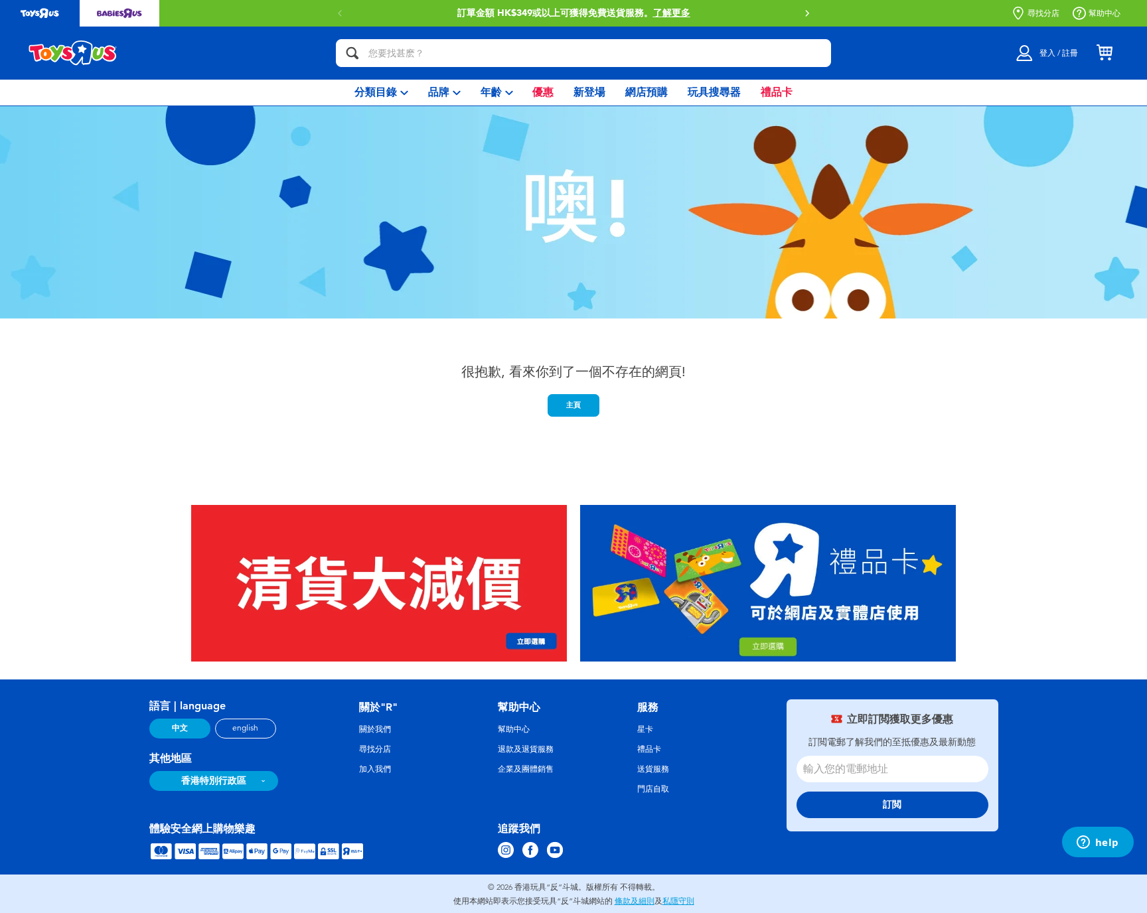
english (245, 728)
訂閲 (892, 804)
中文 (180, 728)
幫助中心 (1104, 13)
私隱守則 (678, 901)
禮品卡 (649, 749)
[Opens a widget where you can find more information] (1097, 843)
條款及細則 (634, 901)
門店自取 (653, 789)
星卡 (645, 729)
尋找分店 (1043, 13)
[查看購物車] (1104, 53)
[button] (807, 13)
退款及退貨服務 (526, 749)
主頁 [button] (573, 404)
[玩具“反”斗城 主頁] (73, 53)
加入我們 (375, 769)
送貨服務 (653, 769)
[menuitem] (381, 92)
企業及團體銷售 (526, 769)
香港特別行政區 (213, 780)
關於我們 (375, 729)
